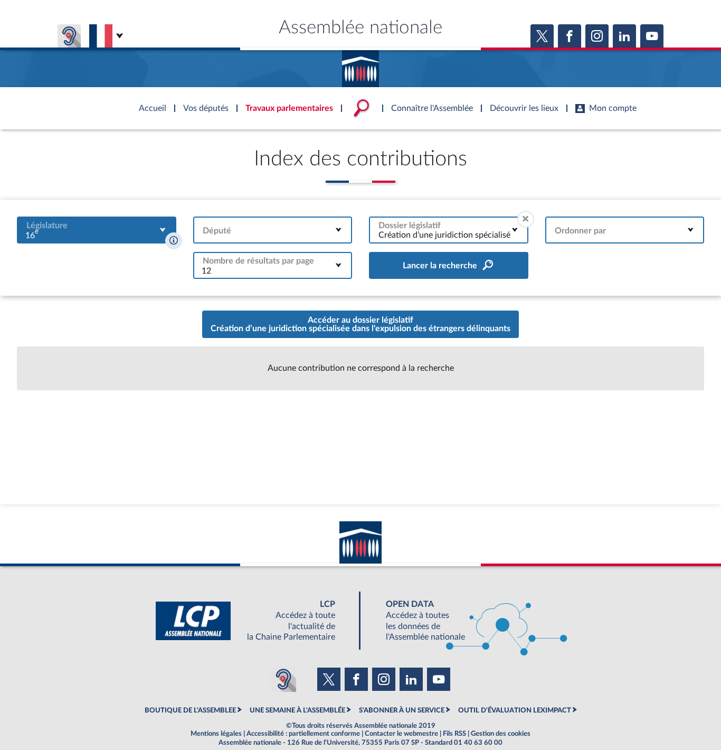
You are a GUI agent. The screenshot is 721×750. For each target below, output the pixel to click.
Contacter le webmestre (401, 733)
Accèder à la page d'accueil (360, 65)
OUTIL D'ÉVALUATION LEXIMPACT (514, 710)
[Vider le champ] (525, 219)
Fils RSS (454, 733)
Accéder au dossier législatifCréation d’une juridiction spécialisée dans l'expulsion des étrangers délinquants (360, 324)
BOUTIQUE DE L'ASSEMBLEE (190, 710)
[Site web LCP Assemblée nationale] (254, 620)
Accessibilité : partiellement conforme (303, 733)
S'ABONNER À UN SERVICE (401, 710)
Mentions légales (216, 733)
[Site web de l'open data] (467, 620)
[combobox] (96, 230)
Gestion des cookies (500, 733)
